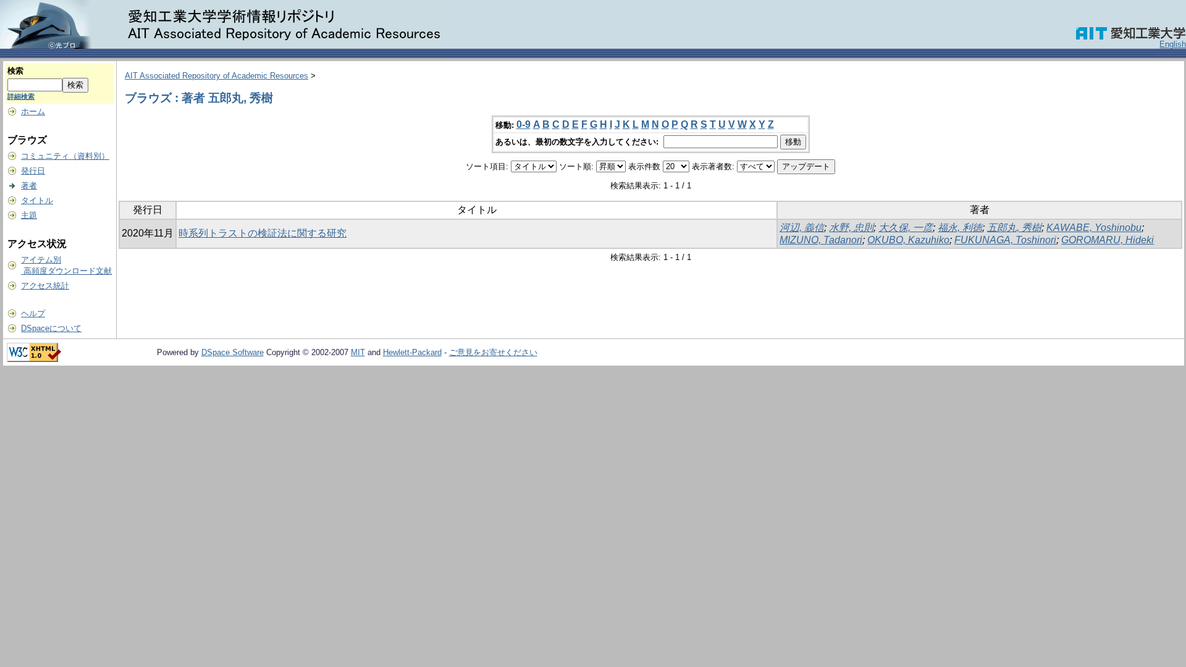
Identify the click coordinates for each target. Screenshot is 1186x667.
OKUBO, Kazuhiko (908, 240)
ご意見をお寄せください (493, 352)
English (1172, 44)
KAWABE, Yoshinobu (1094, 227)
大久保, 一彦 (905, 227)
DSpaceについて (51, 328)
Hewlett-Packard (412, 352)
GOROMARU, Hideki (1107, 240)
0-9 (523, 124)
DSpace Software (232, 352)
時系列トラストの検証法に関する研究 (263, 233)
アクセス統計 (45, 285)
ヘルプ (33, 313)
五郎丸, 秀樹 (1014, 227)
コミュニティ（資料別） (65, 156)
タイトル (37, 200)
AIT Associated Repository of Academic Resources (216, 75)
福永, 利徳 (960, 227)
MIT (358, 352)
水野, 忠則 (851, 227)
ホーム (33, 111)
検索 (15, 70)
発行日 (33, 170)
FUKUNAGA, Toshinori (1005, 240)
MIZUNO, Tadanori (821, 240)
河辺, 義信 (802, 227)
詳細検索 (21, 96)
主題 (29, 215)
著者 (29, 185)
